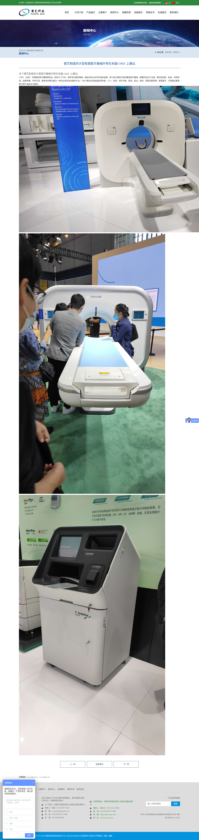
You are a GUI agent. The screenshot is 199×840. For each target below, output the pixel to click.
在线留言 (162, 12)
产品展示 (90, 12)
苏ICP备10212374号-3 (172, 818)
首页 (67, 12)
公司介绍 (78, 12)
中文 (177, 3)
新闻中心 (114, 12)
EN (169, 3)
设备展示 (138, 12)
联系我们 (174, 12)
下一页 (126, 764)
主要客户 (102, 12)
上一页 (73, 764)
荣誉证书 (150, 12)
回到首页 (99, 764)
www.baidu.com (32, 777)
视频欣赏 (126, 12)
